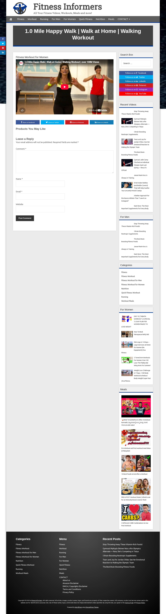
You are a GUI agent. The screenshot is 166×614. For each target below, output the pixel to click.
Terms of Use (129, 602)
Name (19, 179)
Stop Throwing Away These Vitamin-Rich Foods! (123, 544)
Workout (32, 19)
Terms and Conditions (72, 589)
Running (44, 19)
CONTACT (123, 19)
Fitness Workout (128, 276)
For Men (56, 19)
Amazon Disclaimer (71, 583)
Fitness (20, 19)
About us (66, 580)
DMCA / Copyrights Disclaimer (75, 586)
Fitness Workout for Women (32, 57)
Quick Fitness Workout (130, 293)
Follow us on (135, 73)
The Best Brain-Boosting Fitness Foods (119, 567)
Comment (21, 149)
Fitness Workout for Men (131, 280)
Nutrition (100, 19)
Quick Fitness (85, 19)
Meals (111, 19)
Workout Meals (127, 301)
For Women (70, 19)
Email (19, 191)
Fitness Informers (67, 6)
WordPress (78, 607)
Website (19, 204)
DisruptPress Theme (92, 607)
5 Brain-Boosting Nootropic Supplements (119, 556)
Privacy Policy (68, 592)
